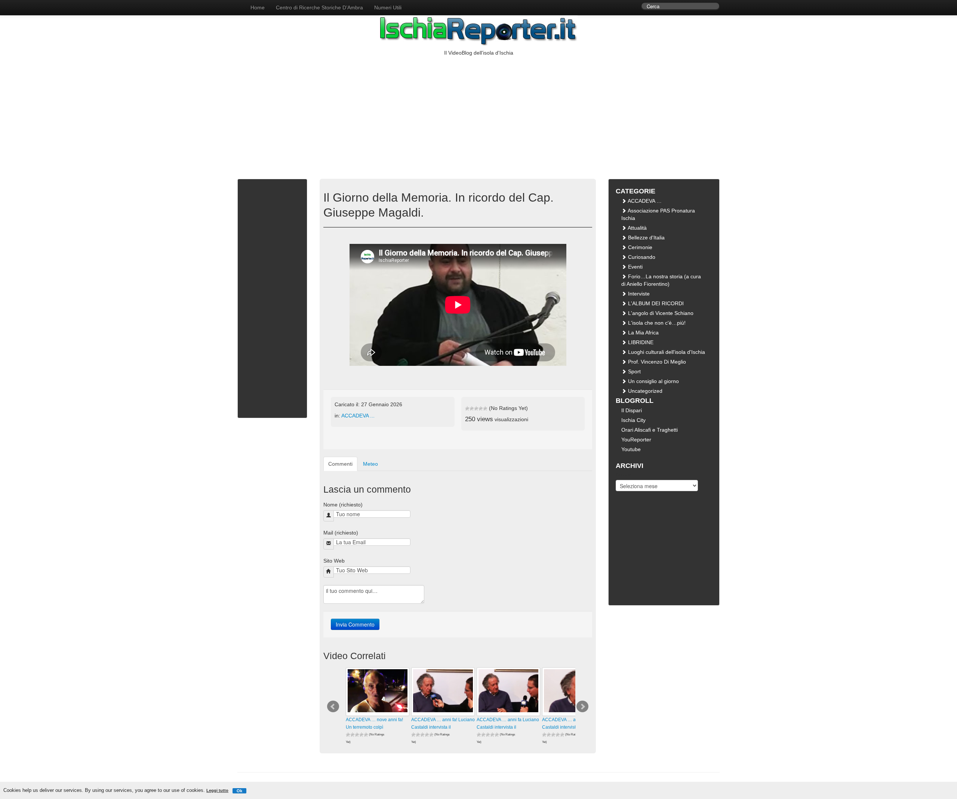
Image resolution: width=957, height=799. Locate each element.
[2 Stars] (472, 408)
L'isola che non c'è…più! (656, 323)
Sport (634, 371)
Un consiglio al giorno (653, 381)
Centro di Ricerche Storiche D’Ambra (319, 7)
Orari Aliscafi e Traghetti (649, 430)
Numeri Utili (387, 7)
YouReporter (636, 440)
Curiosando (641, 257)
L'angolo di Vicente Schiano (660, 313)
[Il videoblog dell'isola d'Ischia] (237, 3)
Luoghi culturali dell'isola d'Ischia (666, 352)
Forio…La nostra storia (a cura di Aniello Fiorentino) (661, 280)
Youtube (631, 449)
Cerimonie (639, 247)
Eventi (635, 267)
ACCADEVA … (644, 201)
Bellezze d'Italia (646, 238)
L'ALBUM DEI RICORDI (655, 303)
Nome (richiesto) (343, 505)
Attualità (637, 228)
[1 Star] (467, 408)
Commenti (340, 464)
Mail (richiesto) (340, 533)
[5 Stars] (485, 408)
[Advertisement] (478, 112)
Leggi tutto (217, 790)
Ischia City (633, 420)
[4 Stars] (480, 408)
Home (257, 7)
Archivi (623, 474)
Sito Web (334, 561)
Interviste (638, 294)
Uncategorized (644, 391)
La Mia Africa (643, 333)
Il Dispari (631, 410)
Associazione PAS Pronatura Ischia (658, 214)
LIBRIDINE (640, 342)
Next (582, 707)
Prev (333, 707)
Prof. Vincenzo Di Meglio (656, 362)
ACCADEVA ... (358, 416)
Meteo (370, 464)
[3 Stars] (476, 408)
